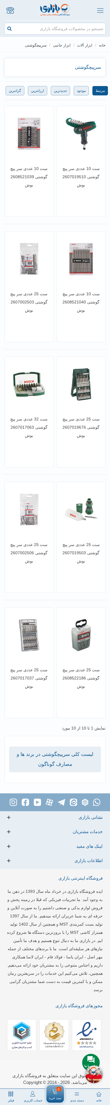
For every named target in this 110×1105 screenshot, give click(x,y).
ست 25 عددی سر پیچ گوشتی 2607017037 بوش (29, 678)
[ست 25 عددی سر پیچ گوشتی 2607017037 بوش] (29, 635)
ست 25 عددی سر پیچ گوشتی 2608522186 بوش (81, 678)
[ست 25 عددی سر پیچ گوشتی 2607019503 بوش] (81, 509)
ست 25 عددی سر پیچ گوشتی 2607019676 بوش (81, 427)
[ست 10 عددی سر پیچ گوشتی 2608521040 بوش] (81, 259)
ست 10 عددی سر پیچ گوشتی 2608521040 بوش (81, 302)
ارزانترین (37, 91)
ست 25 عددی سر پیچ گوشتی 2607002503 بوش (29, 302)
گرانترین (15, 91)
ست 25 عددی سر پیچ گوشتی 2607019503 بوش (81, 552)
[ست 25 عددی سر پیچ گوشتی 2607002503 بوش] (29, 259)
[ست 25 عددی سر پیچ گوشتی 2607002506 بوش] (29, 509)
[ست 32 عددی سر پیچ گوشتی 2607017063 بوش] (29, 384)
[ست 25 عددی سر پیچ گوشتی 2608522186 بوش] (81, 635)
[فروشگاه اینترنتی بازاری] (55, 10)
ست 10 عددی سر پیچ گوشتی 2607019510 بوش (81, 176)
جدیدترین (60, 91)
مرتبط (100, 91)
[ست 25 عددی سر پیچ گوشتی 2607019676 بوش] (81, 384)
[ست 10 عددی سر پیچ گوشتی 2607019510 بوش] (81, 134)
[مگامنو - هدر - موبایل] (100, 10)
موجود (81, 91)
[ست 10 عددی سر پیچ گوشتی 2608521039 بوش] (29, 134)
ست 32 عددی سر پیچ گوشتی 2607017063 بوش (29, 427)
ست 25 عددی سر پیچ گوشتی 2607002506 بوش (29, 552)
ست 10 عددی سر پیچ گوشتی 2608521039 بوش (29, 176)
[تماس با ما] (10, 10)
